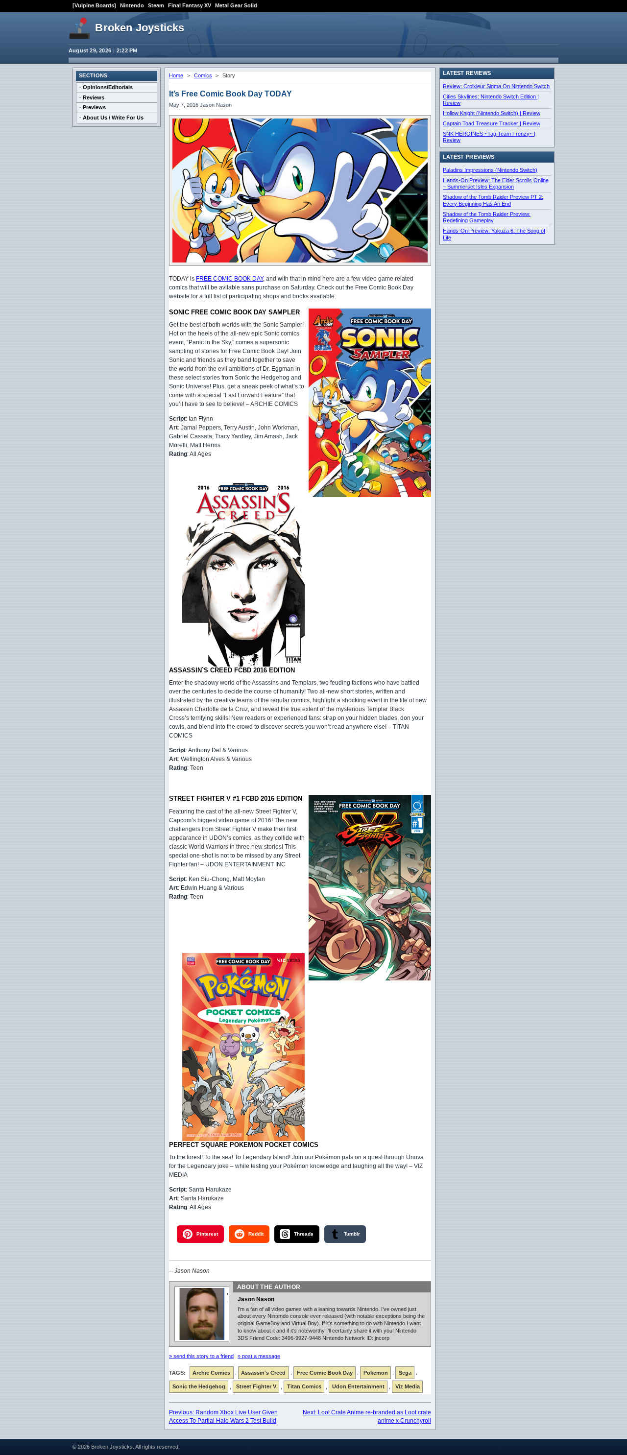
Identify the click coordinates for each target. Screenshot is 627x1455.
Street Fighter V (256, 1386)
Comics (203, 75)
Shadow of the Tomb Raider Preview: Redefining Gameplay (487, 217)
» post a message (259, 1356)
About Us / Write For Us (113, 117)
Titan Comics (304, 1386)
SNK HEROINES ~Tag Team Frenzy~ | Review (489, 137)
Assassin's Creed (263, 1373)
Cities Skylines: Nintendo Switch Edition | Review (491, 100)
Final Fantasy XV (189, 5)
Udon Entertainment (358, 1386)
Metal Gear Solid (236, 5)
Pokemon (375, 1373)
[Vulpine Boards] (94, 5)
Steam (156, 5)
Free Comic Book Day (325, 1373)
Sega (405, 1373)
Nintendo (132, 5)
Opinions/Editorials (108, 87)
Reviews (93, 97)
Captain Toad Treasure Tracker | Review (491, 123)
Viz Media (407, 1386)
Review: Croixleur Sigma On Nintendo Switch (496, 86)
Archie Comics (211, 1373)
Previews (94, 107)
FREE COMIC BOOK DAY (229, 278)
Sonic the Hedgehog (198, 1386)
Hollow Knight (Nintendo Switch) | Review (491, 113)
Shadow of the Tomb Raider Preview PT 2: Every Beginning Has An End (493, 200)
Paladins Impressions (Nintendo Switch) (490, 170)
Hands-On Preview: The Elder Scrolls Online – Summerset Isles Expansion (496, 183)
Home (176, 75)
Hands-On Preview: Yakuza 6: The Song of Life (494, 234)
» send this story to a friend (201, 1356)
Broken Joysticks (139, 27)
